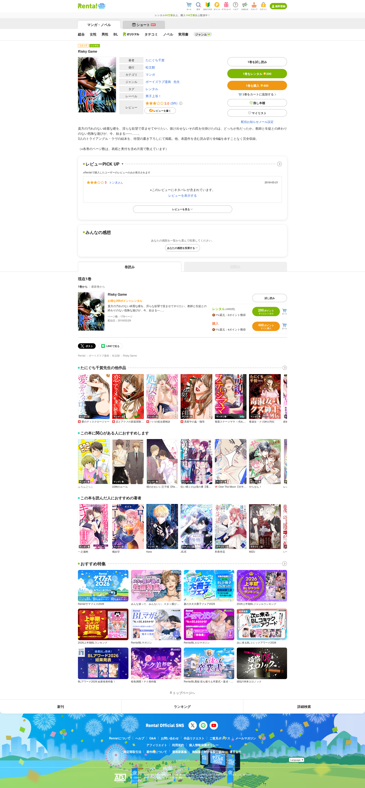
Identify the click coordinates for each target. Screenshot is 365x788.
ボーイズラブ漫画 (158, 81)
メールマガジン (245, 738)
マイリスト (259, 113)
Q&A (152, 738)
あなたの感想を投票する (181, 248)
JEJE (184, 551)
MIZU (252, 551)
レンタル (152, 88)
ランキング (182, 706)
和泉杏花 (220, 551)
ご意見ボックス (220, 738)
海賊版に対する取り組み (208, 752)
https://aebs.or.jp (137, 780)
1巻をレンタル (257, 73)
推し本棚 (259, 103)
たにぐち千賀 (155, 60)
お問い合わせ (170, 738)
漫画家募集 (179, 752)
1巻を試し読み (257, 62)
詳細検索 (304, 706)
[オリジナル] (131, 34)
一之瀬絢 (83, 551)
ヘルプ (139, 738)
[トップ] (87, 5)
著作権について (156, 752)
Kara (149, 551)
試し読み (270, 298)
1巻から (83, 286)
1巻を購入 (257, 85)
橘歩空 (116, 551)
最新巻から (98, 286)
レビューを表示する (182, 195)
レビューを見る (181, 209)
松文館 (150, 67)
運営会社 (235, 752)
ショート (145, 24)
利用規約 (178, 745)
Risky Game (117, 294)
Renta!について (119, 738)
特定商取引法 (132, 752)
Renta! (82, 355)
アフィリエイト (156, 745)
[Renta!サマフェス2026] (101, 6)
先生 (176, 81)
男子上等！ (153, 96)
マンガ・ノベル (99, 24)
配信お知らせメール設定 (257, 121)
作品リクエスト (194, 738)
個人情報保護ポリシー (204, 745)
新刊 (60, 706)
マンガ (150, 74)
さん (116, 182)
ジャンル (201, 34)
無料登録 (280, 6)
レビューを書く (162, 111)
